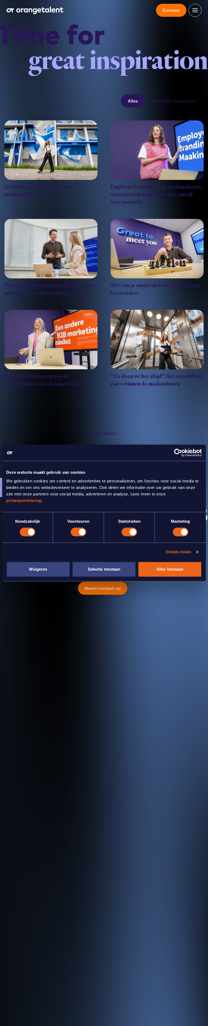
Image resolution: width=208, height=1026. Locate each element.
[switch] (78, 532)
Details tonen (178, 552)
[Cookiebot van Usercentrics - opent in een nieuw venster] (178, 453)
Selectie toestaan (104, 569)
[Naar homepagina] (34, 10)
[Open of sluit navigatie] (195, 10)
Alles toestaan (169, 569)
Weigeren (38, 569)
